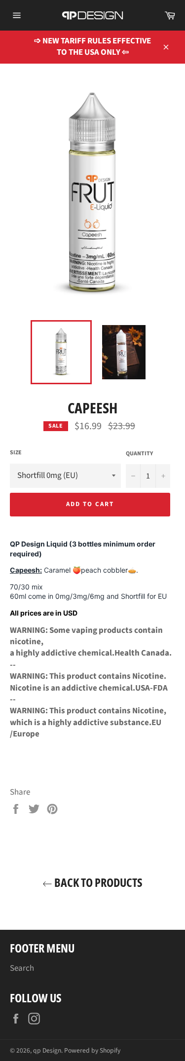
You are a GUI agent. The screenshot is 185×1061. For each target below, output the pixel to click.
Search (22, 968)
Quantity (139, 454)
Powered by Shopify (92, 1050)
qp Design (47, 1050)
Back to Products (97, 882)
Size (16, 453)
